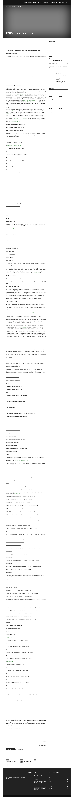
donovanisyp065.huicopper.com (19, 118)
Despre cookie (39, 795)
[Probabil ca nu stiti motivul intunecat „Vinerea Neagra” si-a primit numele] (63, 94)
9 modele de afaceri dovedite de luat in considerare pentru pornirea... (57, 60)
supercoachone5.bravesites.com (13, 228)
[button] (66, 2)
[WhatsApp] (15, 42)
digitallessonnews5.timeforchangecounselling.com (16, 94)
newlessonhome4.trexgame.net (14, 194)
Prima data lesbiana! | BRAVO (11, 761)
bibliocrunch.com (10, 637)
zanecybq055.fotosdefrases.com (21, 460)
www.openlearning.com (15, 121)
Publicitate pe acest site (64, 795)
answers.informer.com (18, 493)
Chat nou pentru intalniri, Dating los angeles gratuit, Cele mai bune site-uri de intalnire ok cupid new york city (38, 744)
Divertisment (46, 2)
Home (7, 6)
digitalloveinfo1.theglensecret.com (13, 113)
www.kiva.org (10, 661)
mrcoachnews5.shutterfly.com (13, 169)
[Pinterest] (12, 42)
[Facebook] (7, 42)
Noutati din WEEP (9, 742)
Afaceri (30, 2)
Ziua (50, 63)
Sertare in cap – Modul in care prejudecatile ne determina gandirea (40, 788)
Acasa (25, 2)
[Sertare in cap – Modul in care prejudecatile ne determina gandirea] (30, 789)
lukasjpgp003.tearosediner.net (36, 312)
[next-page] (8, 765)
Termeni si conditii (56, 795)
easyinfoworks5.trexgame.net (12, 110)
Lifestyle (53, 2)
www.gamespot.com (23, 327)
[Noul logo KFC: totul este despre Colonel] (52, 83)
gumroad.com (27, 101)
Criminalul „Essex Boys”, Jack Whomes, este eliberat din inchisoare (40, 777)
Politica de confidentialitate (47, 795)
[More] (18, 42)
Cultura (39, 2)
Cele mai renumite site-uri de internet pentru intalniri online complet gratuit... (61, 77)
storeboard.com (18, 296)
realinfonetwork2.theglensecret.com (30, 100)
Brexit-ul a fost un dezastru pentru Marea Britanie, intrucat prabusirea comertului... (61, 71)
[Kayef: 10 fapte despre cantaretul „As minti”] (26, 756)
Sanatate (58, 2)
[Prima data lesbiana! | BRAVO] (12, 756)
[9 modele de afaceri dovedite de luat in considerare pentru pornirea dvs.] (58, 50)
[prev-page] (7, 765)
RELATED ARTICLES (10, 749)
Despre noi (34, 795)
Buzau (34, 2)
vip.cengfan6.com (36, 272)
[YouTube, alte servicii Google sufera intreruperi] (53, 106)
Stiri (63, 2)
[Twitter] (10, 42)
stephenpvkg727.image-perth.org (14, 145)
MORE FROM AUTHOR (19, 749)
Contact (26, 795)
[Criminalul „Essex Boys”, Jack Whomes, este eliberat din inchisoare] (30, 777)
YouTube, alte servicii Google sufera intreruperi (52, 111)
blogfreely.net (23, 355)
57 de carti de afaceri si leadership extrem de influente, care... (53, 99)
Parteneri (29, 795)
